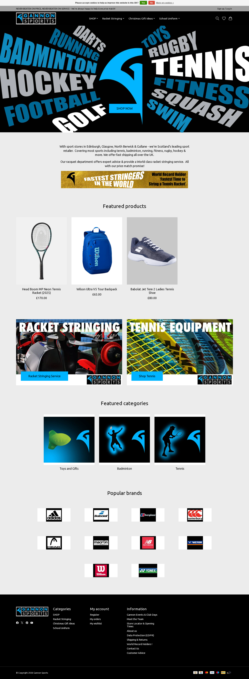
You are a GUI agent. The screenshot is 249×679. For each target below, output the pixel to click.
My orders (95, 619)
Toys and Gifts (69, 468)
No (151, 3)
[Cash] (195, 672)
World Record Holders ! (139, 644)
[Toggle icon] (217, 18)
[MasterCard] (206, 672)
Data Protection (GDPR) (140, 635)
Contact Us (133, 648)
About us (132, 630)
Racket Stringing (62, 619)
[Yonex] (148, 570)
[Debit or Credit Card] (229, 672)
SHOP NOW (125, 108)
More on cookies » (165, 3)
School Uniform (61, 628)
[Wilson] (101, 570)
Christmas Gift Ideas (64, 623)
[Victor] (195, 543)
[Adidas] (54, 515)
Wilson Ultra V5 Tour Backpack (97, 289)
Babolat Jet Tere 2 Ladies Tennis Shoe (152, 291)
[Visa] (212, 672)
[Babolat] (101, 515)
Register (94, 614)
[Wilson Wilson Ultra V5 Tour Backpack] (96, 251)
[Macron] (101, 543)
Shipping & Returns (137, 639)
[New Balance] (148, 543)
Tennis (179, 468)
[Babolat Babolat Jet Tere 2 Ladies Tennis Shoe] (152, 251)
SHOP (56, 614)
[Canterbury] (195, 515)
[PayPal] (223, 672)
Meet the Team (135, 619)
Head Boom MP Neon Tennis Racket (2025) (41, 291)
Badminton (124, 468)
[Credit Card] (201, 672)
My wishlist (96, 623)
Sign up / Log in (224, 9)
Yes (143, 3)
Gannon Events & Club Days (142, 614)
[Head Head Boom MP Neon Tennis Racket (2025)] (41, 251)
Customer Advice (136, 652)
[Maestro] (217, 672)
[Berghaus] (148, 515)
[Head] (54, 543)
